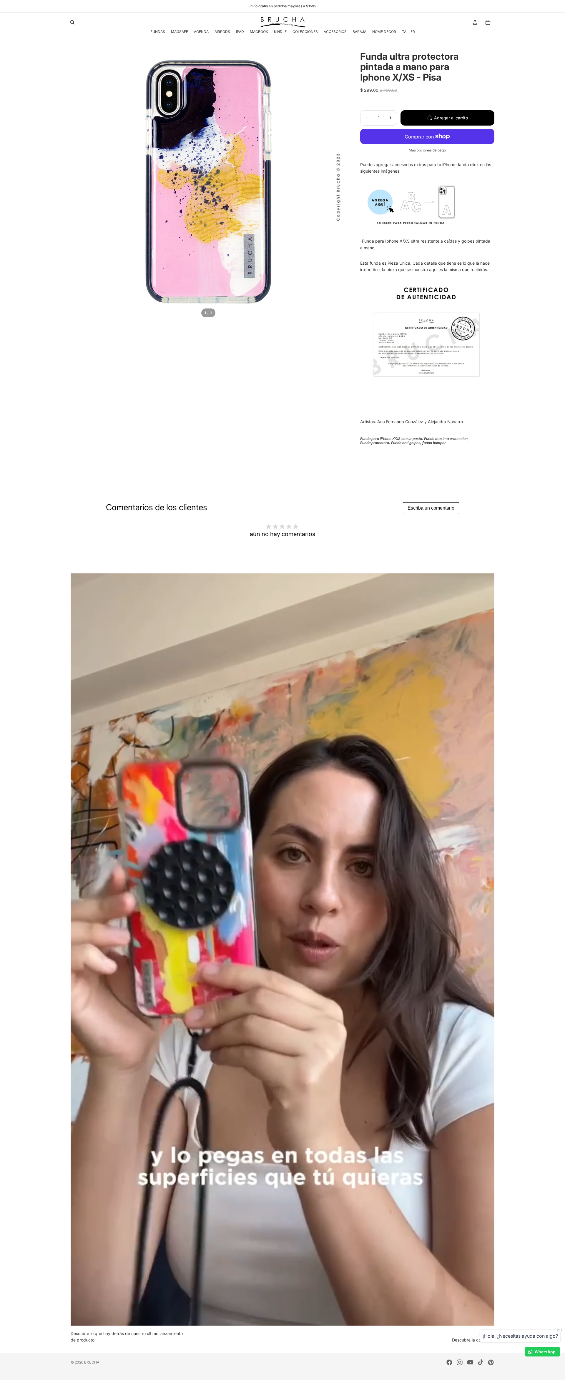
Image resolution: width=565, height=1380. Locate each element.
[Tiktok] (480, 1362)
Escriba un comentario (431, 507)
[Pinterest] (490, 1362)
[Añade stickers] (426, 203)
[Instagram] (459, 1362)
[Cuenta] (474, 22)
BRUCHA (91, 1362)
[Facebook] (449, 1362)
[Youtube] (470, 1362)
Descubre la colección (473, 1339)
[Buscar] (72, 22)
